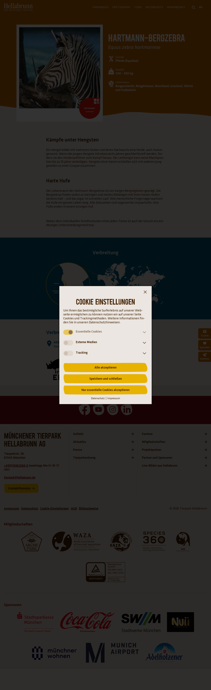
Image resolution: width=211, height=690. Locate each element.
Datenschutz (98, 398)
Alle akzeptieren (105, 367)
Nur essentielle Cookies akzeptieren (105, 389)
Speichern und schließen (105, 378)
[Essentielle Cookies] (144, 332)
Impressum (113, 398)
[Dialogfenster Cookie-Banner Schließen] (145, 293)
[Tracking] (144, 353)
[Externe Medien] (144, 343)
